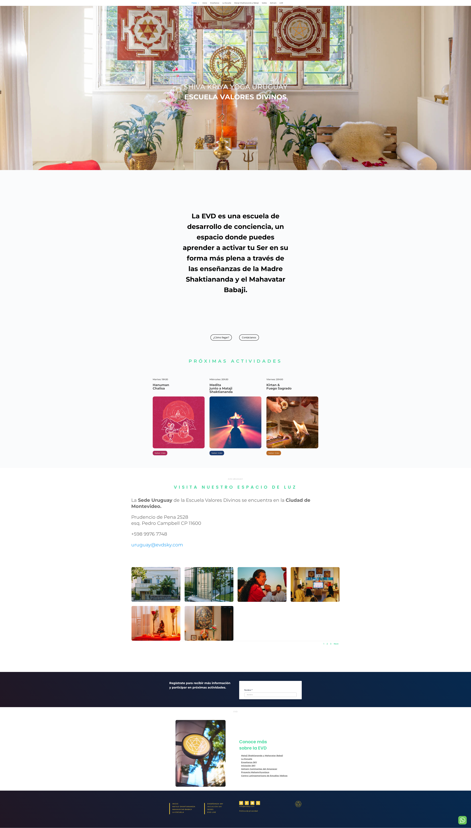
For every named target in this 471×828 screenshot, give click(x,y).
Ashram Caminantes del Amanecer (259, 769)
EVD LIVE (211, 812)
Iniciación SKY (248, 765)
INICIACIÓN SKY (214, 807)
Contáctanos (249, 337)
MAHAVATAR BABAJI (182, 809)
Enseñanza (214, 3)
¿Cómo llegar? (221, 337)
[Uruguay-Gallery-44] (315, 601)
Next (336, 644)
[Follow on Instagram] (241, 803)
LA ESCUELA (178, 812)
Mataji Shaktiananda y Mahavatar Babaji (262, 755)
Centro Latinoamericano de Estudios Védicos (264, 776)
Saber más (160, 453)
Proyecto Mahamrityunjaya (255, 772)
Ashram (273, 3)
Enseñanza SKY (249, 762)
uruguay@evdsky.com (157, 545)
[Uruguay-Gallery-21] (262, 601)
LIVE (281, 3)
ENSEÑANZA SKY (215, 804)
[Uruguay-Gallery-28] (209, 601)
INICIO (175, 804)
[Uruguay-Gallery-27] (155, 601)
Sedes (264, 3)
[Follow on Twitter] (258, 803)
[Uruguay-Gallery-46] (209, 640)
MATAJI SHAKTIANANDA (183, 807)
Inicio (205, 3)
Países (194, 3)
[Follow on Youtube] (252, 803)
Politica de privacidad (248, 811)
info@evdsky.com (246, 806)
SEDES (210, 809)
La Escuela (226, 3)
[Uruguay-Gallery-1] (155, 640)
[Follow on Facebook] (247, 803)
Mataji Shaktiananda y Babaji (246, 3)
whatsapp (462, 820)
